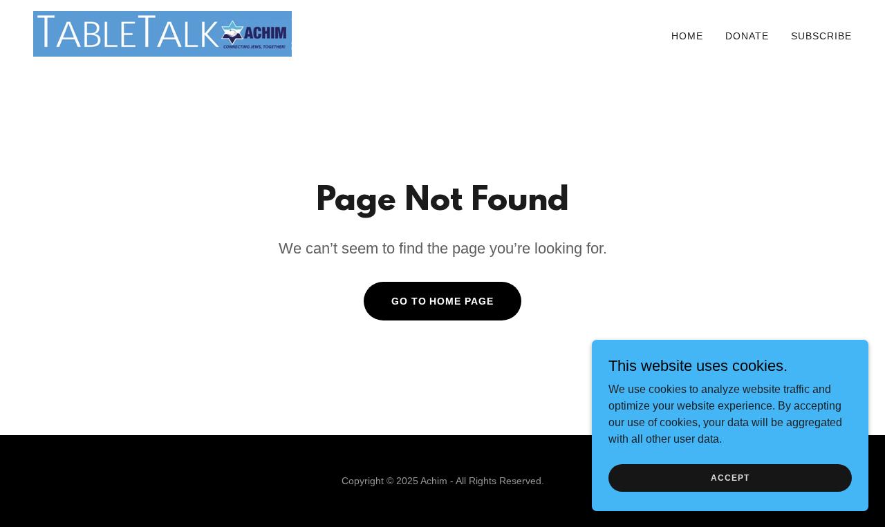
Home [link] (687, 35)
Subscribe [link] (821, 35)
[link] (162, 33)
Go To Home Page (442, 301)
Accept (730, 477)
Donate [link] (747, 35)
